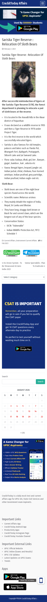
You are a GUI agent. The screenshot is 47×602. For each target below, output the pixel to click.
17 (11, 416)
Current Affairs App (12, 523)
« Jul (22, 432)
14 (36, 411)
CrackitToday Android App (15, 527)
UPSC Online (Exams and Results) (18, 551)
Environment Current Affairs (26, 241)
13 (29, 411)
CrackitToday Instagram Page (16, 533)
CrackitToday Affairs (14, 3)
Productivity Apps (11, 530)
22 (42, 416)
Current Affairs (9, 241)
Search (5, 376)
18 (17, 416)
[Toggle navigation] (42, 3)
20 (29, 416)
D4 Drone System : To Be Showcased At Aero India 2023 (12, 266)
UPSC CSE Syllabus (12, 554)
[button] (41, 580)
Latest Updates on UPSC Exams (17, 558)
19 (23, 416)
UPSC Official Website (13, 548)
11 (17, 411)
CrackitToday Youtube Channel (17, 536)
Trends (7, 561)
